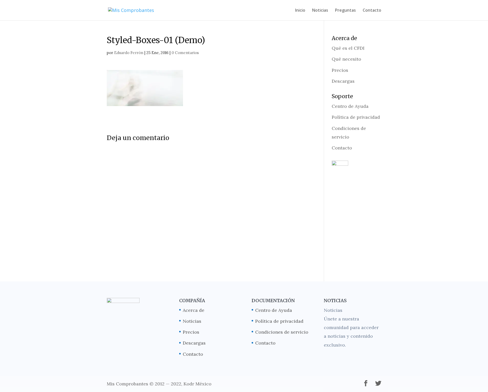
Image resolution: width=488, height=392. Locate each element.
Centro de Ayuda (350, 106)
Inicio (300, 10)
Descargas (343, 81)
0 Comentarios (185, 52)
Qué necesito (346, 59)
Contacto (372, 10)
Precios (340, 70)
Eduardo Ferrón (128, 52)
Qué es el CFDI (348, 48)
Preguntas (345, 10)
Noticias (320, 10)
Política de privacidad (356, 117)
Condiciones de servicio (281, 332)
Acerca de (193, 310)
